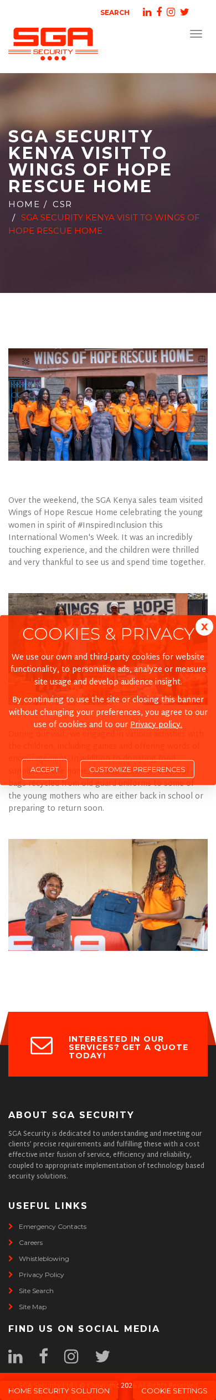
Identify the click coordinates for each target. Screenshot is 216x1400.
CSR (63, 204)
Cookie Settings (174, 1390)
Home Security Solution (59, 1390)
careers (31, 1242)
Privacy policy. (156, 725)
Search (115, 12)
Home (24, 204)
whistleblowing (44, 1258)
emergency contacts (52, 1226)
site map (33, 1307)
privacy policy (41, 1274)
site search (36, 1290)
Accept (44, 769)
